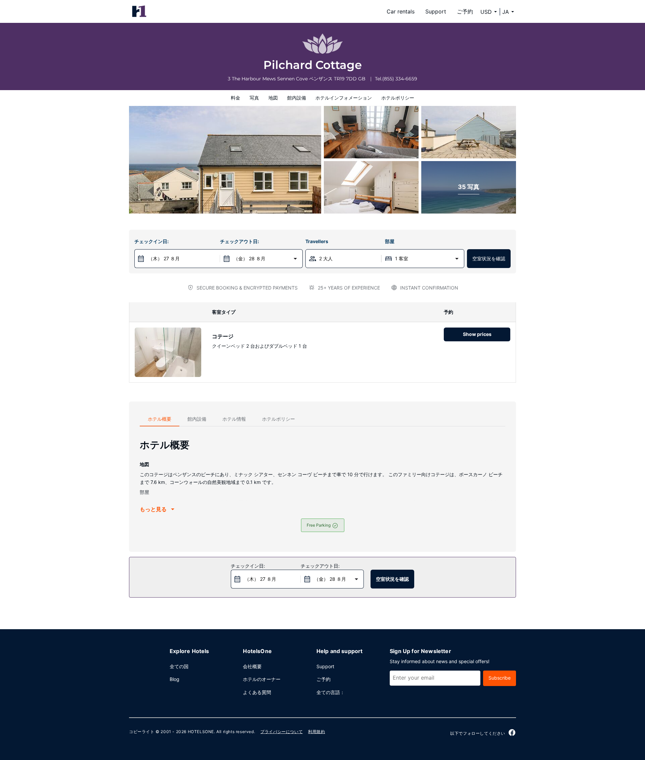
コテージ (222, 336)
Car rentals (401, 11)
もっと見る (153, 509)
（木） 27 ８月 (164, 258)
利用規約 (316, 731)
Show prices (477, 334)
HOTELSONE (201, 731)
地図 (273, 98)
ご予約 (465, 11)
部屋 (389, 241)
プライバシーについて (281, 731)
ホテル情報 (234, 419)
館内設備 (296, 98)
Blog (174, 679)
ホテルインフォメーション (343, 98)
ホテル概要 (159, 419)
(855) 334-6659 (399, 79)
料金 (235, 98)
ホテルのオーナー (262, 679)
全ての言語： (330, 692)
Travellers (316, 241)
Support (435, 11)
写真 (254, 98)
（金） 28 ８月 (249, 258)
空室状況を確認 (488, 258)
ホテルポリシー (397, 98)
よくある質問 (257, 692)
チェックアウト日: (239, 241)
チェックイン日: (151, 241)
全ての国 (179, 666)
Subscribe (499, 678)
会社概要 (252, 666)
